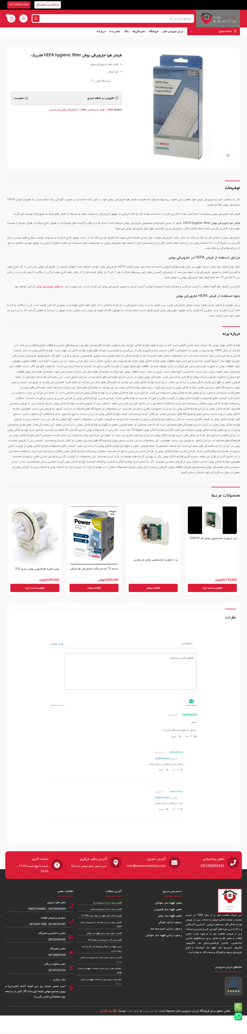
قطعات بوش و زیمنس (100, 109)
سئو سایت (133, 1010)
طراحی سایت (150, 1010)
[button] (212, 588)
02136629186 (19, 4)
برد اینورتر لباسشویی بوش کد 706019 (213, 538)
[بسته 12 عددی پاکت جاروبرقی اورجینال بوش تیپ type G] (94, 535)
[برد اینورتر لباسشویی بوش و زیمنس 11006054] (153, 530)
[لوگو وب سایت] (218, 18)
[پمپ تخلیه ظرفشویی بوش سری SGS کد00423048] (34, 535)
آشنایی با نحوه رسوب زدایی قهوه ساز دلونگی (104, 933)
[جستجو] (35, 18)
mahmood (162, 758)
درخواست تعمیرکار (47, 4)
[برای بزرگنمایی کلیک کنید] (228, 155)
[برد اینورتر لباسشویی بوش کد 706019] (212, 520)
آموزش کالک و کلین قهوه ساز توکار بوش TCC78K (101, 916)
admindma (176, 752)
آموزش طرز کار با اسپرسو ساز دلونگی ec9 (105, 940)
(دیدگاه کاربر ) (100, 81)
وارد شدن (57, 643)
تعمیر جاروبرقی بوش (48, 286)
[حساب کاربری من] (23, 18)
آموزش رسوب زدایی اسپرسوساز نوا (107, 902)
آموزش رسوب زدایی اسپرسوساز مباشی (106, 909)
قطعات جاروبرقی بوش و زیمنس (67, 109)
